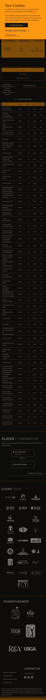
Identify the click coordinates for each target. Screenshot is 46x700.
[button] (23, 30)
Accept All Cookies (16, 25)
